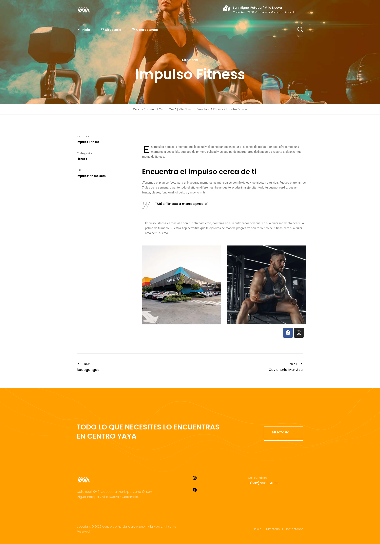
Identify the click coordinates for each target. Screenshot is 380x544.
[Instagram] (299, 333)
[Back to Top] (371, 537)
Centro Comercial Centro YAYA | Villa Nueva (132, 527)
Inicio (86, 29)
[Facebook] (288, 333)
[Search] (300, 30)
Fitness (82, 159)
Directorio (113, 29)
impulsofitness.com (91, 176)
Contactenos (147, 29)
